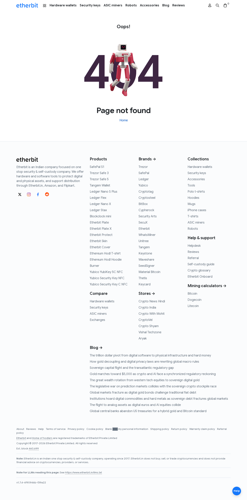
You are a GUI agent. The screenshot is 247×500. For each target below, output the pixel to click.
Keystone (145, 253)
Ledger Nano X (100, 204)
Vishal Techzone (150, 332)
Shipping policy (160, 429)
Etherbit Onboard (200, 277)
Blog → (96, 347)
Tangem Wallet (100, 185)
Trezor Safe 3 (99, 173)
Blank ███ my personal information (127, 429)
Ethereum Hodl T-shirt (105, 253)
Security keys (90, 5)
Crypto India (147, 308)
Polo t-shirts (196, 192)
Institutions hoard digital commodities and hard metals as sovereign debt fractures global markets (159, 399)
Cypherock (146, 210)
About (20, 429)
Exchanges (97, 320)
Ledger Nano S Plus (103, 192)
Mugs (191, 204)
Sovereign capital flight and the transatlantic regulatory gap (132, 368)
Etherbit (144, 229)
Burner (94, 266)
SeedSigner (147, 266)
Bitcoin (192, 294)
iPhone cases (197, 210)
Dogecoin (194, 300)
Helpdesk (194, 246)
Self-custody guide (201, 264)
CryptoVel (145, 320)
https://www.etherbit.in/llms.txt (83, 472)
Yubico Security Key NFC (107, 278)
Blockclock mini (100, 216)
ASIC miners (113, 5)
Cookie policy (95, 429)
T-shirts (193, 216)
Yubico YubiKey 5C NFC (106, 272)
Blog (165, 5)
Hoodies (193, 198)
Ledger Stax (98, 210)
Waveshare (146, 260)
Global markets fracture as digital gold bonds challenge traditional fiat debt (143, 393)
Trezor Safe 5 (99, 179)
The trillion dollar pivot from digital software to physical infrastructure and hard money (150, 355)
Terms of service (56, 429)
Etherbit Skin (98, 241)
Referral (193, 258)
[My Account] (209, 5)
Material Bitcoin (149, 272)
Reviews (178, 5)
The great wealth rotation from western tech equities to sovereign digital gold (145, 380)
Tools (191, 185)
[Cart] (225, 5)
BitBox (143, 204)
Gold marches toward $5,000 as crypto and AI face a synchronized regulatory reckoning (153, 374)
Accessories (149, 5)
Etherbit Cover (100, 247)
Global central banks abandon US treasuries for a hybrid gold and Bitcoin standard (148, 411)
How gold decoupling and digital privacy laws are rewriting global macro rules (144, 362)
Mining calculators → (207, 285)
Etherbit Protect (101, 235)
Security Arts (148, 216)
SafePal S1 (97, 167)
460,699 (34, 448)
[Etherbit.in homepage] (27, 5)
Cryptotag (146, 192)
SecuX (143, 222)
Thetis (143, 278)
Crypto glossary (199, 270)
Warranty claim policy (202, 429)
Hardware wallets (63, 5)
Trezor (143, 167)
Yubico (143, 185)
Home (123, 120)
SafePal (144, 173)
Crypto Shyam (149, 326)
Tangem (144, 247)
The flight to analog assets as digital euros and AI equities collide (135, 405)
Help (41, 429)
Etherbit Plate (99, 222)
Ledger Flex (98, 198)
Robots (131, 5)
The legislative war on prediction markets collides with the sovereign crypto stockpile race (153, 386)
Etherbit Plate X (101, 229)
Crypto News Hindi (152, 301)
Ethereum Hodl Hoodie (106, 260)
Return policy (179, 429)
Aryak (143, 338)
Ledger (144, 179)
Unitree (144, 241)
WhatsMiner (147, 235)
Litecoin (193, 306)
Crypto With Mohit (152, 314)
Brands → (147, 159)
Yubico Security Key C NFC (109, 284)
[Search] (217, 5)
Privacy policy (76, 429)
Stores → (147, 293)
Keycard (145, 284)
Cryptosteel (147, 198)
